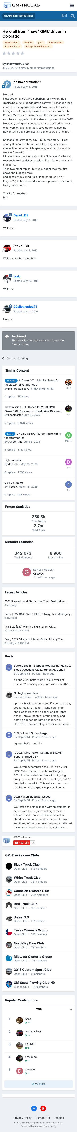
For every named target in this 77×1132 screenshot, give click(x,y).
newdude (31, 1056)
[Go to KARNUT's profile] (19, 1045)
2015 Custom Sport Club (33, 970)
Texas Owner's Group (31, 930)
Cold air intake (13, 482)
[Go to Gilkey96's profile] (26, 572)
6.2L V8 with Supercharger (31, 733)
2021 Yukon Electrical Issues (32, 796)
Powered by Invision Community (39, 1126)
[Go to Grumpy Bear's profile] (19, 1033)
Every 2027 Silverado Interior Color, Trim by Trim (33, 639)
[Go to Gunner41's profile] (68, 435)
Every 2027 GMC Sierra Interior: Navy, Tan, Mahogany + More (37, 614)
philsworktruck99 (17, 63)
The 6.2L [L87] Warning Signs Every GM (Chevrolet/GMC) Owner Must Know (29, 627)
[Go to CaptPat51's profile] (9, 667)
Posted (25, 86)
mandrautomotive (18, 388)
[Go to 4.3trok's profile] (68, 484)
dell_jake (13, 464)
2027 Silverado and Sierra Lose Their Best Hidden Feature (35, 601)
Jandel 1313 (15, 441)
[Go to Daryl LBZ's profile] (7, 218)
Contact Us (42, 1117)
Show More (38, 1083)
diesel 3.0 (21, 917)
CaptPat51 (24, 673)
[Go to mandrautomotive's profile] (68, 382)
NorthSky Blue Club (29, 943)
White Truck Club (27, 877)
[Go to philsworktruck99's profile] (7, 84)
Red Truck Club (26, 904)
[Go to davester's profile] (19, 1071)
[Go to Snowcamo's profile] (9, 695)
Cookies (59, 1117)
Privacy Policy (22, 1117)
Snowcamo (24, 696)
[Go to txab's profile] (7, 279)
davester (30, 1069)
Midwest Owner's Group (33, 957)
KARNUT (30, 1044)
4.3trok (12, 486)
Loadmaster (15, 414)
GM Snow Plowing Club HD (34, 983)
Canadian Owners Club (31, 891)
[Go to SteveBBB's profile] (7, 248)
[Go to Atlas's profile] (19, 1020)
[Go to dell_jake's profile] (68, 462)
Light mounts (12, 460)
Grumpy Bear (33, 1031)
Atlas (28, 1018)
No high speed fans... (27, 693)
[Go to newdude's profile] (68, 408)
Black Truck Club (27, 864)
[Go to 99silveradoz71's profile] (7, 309)
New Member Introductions (37, 67)
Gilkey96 (38, 573)
